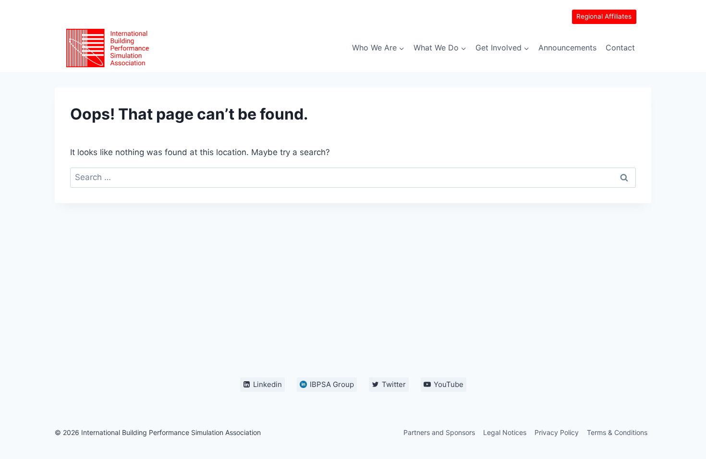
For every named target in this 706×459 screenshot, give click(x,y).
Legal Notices (504, 432)
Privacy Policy (557, 432)
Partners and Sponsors (439, 432)
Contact (620, 47)
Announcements (567, 47)
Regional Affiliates (604, 16)
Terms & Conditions (617, 432)
